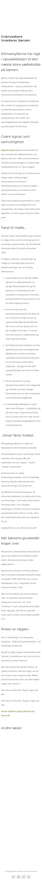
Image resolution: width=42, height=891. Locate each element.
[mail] (24, 877)
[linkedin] (18, 877)
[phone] (29, 877)
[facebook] (13, 877)
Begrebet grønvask (10, 150)
